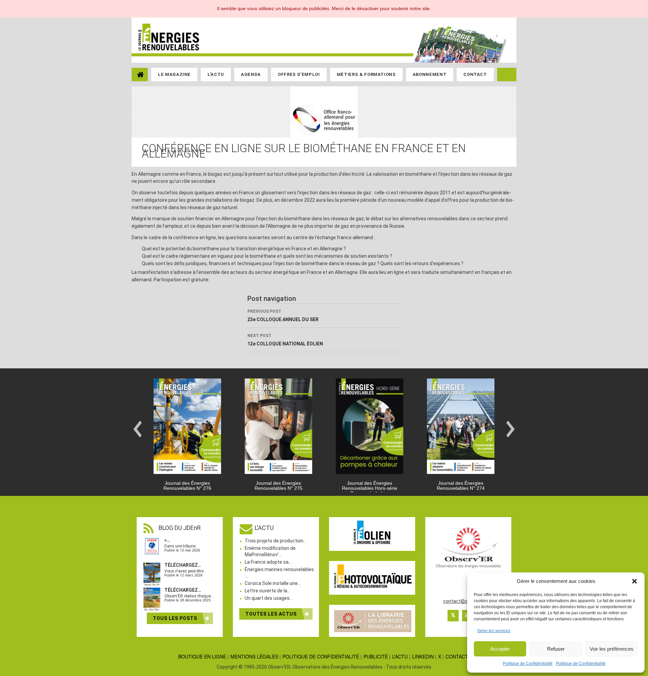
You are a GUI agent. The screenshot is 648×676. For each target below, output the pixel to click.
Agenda (251, 74)
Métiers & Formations (366, 74)
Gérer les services (493, 630)
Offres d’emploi (299, 74)
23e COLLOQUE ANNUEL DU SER (283, 315)
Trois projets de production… (275, 540)
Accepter (500, 649)
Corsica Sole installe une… (273, 583)
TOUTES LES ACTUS (271, 614)
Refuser (556, 649)
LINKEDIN (423, 656)
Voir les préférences (611, 649)
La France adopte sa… (268, 562)
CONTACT (457, 656)
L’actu (216, 74)
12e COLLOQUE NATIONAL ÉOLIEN (285, 339)
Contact (475, 74)
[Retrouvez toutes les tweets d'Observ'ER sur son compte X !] (453, 615)
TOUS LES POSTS (175, 618)
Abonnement (430, 74)
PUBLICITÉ (375, 656)
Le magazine (174, 74)
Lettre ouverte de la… (267, 590)
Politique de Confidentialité (527, 663)
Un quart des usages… (269, 598)
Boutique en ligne (202, 656)
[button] (634, 581)
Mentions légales (254, 656)
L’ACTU (400, 656)
